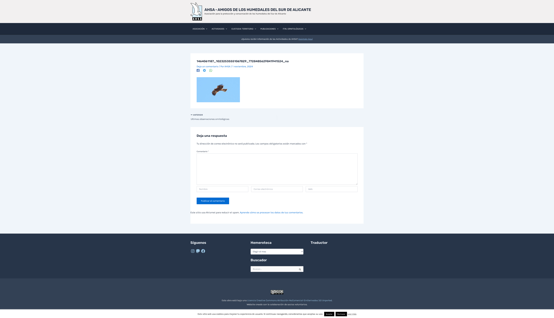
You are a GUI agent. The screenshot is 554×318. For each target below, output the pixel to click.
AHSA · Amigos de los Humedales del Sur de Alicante (257, 9)
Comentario (203, 151)
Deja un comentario (207, 66)
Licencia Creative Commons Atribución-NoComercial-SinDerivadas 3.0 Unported (289, 300)
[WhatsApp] (210, 70)
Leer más (352, 314)
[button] (206, 29)
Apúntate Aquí (305, 39)
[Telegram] (204, 70)
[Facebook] (198, 70)
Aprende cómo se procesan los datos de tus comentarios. (271, 212)
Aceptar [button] (329, 314)
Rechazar (341, 314)
